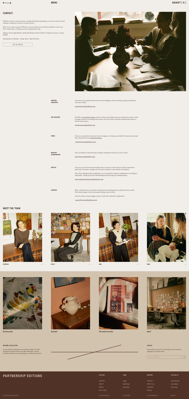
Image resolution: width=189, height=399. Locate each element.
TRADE (149, 390)
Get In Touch (18, 45)
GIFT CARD (103, 390)
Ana (100, 264)
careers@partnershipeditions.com (86, 200)
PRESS (101, 387)
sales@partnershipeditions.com (85, 125)
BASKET (179, 2)
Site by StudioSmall (152, 395)
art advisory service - (89, 117)
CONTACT (150, 381)
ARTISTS (102, 381)
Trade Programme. (96, 138)
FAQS (124, 381)
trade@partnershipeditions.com (85, 142)
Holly (53, 264)
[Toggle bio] (41, 264)
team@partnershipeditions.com (85, 106)
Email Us (173, 395)
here (93, 196)
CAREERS (150, 387)
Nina (148, 264)
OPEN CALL (151, 384)
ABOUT (101, 384)
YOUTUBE (174, 387)
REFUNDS (126, 387)
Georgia (6, 264)
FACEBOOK (174, 384)
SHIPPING (126, 384)
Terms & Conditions (104, 395)
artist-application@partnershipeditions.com (89, 179)
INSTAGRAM (175, 381)
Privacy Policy (126, 395)
